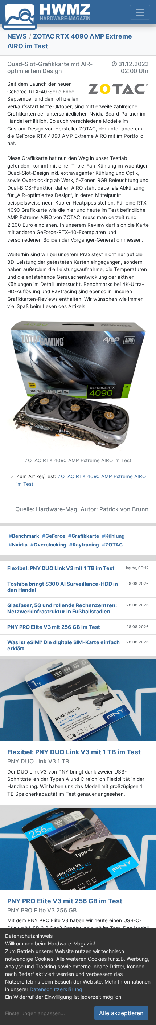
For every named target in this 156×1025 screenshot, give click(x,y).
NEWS (17, 36)
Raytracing (84, 545)
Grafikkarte (83, 536)
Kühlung (113, 536)
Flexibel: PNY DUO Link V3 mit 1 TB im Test (74, 752)
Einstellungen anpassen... (35, 1013)
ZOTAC (112, 545)
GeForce (53, 536)
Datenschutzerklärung (56, 989)
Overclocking (48, 545)
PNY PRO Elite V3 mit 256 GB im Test (64, 901)
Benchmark (24, 536)
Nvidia (18, 545)
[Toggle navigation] (140, 12)
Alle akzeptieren (121, 1013)
